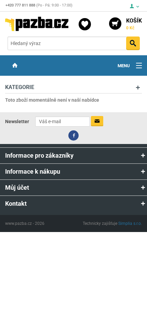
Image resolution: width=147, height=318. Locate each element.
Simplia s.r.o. (130, 223)
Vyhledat (133, 43)
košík (134, 23)
